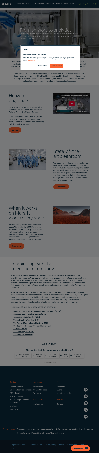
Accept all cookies (57, 66)
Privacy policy (31, 60)
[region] (50, 57)
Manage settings (42, 66)
